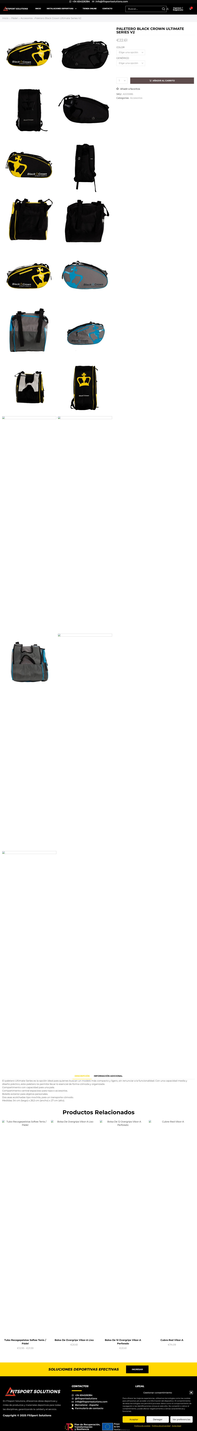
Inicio (38, 8)
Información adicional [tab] (108, 1076)
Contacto (107, 8)
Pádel (14, 18)
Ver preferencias (181, 1419)
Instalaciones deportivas (60, 8)
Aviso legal (176, 1426)
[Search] (163, 9)
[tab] (82, 1076)
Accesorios (26, 18)
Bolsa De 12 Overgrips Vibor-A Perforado (123, 1342)
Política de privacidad (161, 1426)
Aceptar (134, 1419)
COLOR (120, 47)
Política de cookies (142, 1426)
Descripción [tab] (82, 1076)
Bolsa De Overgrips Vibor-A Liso (74, 1340)
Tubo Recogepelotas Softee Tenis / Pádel (25, 1342)
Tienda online (90, 8)
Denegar (157, 1419)
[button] (191, 1392)
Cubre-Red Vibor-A (172, 1340)
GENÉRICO (122, 58)
